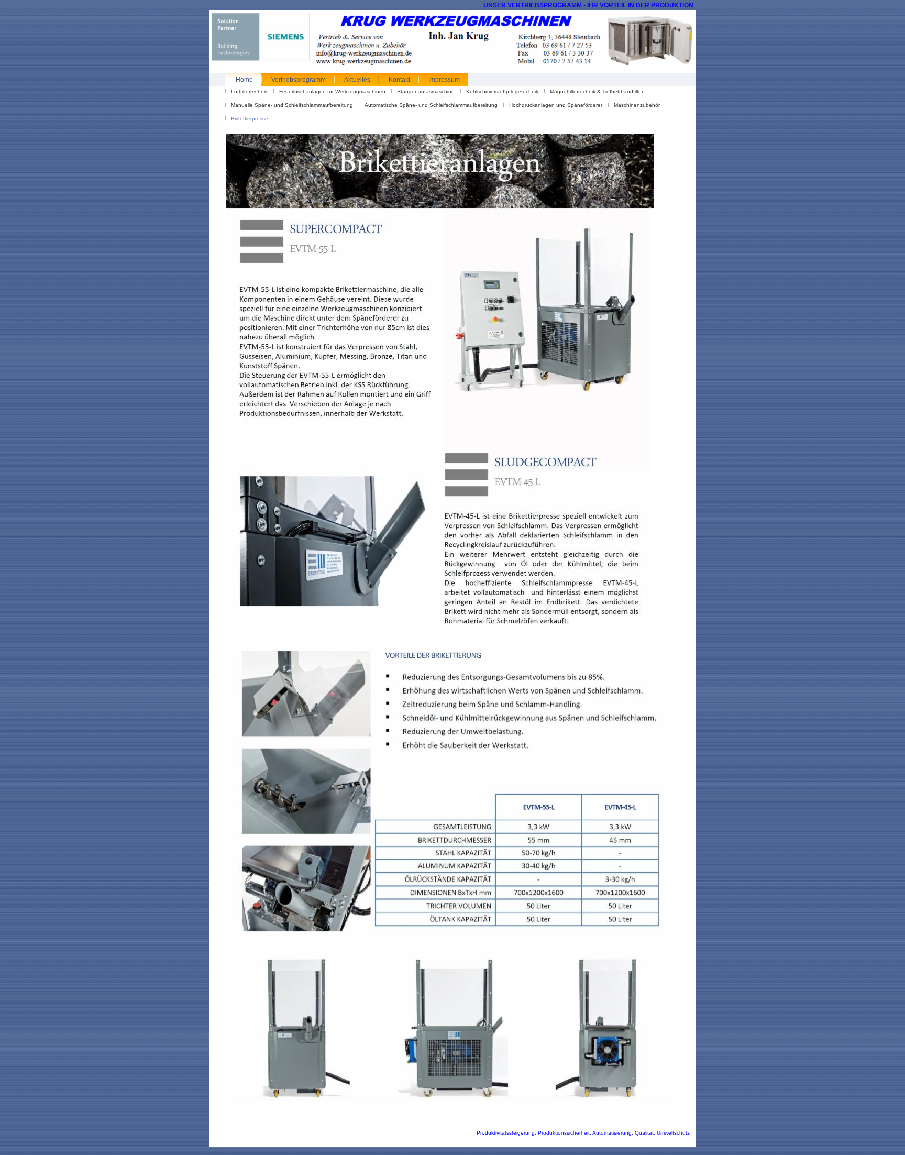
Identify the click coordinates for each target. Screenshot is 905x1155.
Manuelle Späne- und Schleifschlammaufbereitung (292, 105)
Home (244, 79)
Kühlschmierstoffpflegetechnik (502, 91)
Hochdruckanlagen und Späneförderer (555, 105)
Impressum (444, 79)
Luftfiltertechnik (249, 91)
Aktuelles (357, 79)
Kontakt (399, 79)
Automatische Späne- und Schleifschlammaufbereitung (431, 105)
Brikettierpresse (249, 119)
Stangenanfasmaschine (426, 91)
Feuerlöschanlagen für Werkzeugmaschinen (332, 91)
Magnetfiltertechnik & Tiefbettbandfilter (596, 91)
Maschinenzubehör (637, 105)
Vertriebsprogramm (298, 79)
